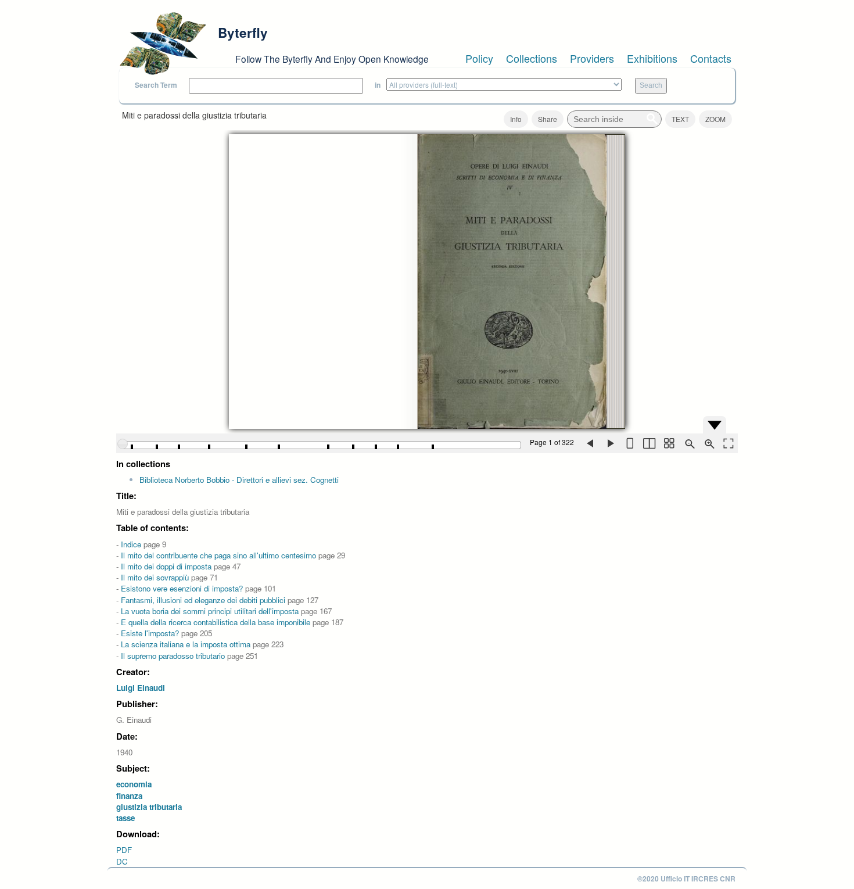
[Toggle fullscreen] (728, 443)
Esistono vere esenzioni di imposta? (182, 588)
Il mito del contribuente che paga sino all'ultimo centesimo (218, 555)
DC (122, 861)
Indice (131, 544)
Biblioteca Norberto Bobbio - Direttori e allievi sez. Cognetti (239, 479)
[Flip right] (609, 443)
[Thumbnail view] (669, 443)
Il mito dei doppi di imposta (166, 566)
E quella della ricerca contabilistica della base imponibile (215, 622)
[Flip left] (590, 443)
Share (547, 119)
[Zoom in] (708, 443)
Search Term (156, 85)
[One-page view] (629, 443)
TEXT (680, 119)
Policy (479, 58)
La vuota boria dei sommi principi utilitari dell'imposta (210, 610)
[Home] (162, 44)
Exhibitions (652, 58)
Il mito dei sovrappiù (155, 577)
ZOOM (715, 119)
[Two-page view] (649, 443)
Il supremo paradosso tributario (173, 655)
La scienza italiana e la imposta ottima (185, 644)
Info (516, 119)
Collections (531, 58)
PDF (124, 849)
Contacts (710, 58)
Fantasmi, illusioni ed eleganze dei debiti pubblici (203, 599)
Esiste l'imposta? (150, 633)
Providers (592, 58)
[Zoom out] (688, 443)
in (378, 85)
